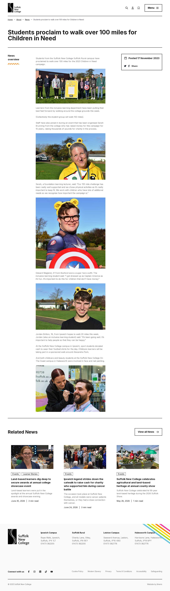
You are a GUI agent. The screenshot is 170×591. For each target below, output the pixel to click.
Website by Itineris (154, 584)
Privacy (108, 571)
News (27, 19)
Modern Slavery (94, 571)
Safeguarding (156, 571)
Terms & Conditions (124, 571)
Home (10, 19)
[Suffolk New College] (14, 8)
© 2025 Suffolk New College (19, 584)
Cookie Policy (77, 571)
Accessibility (141, 571)
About (18, 19)
